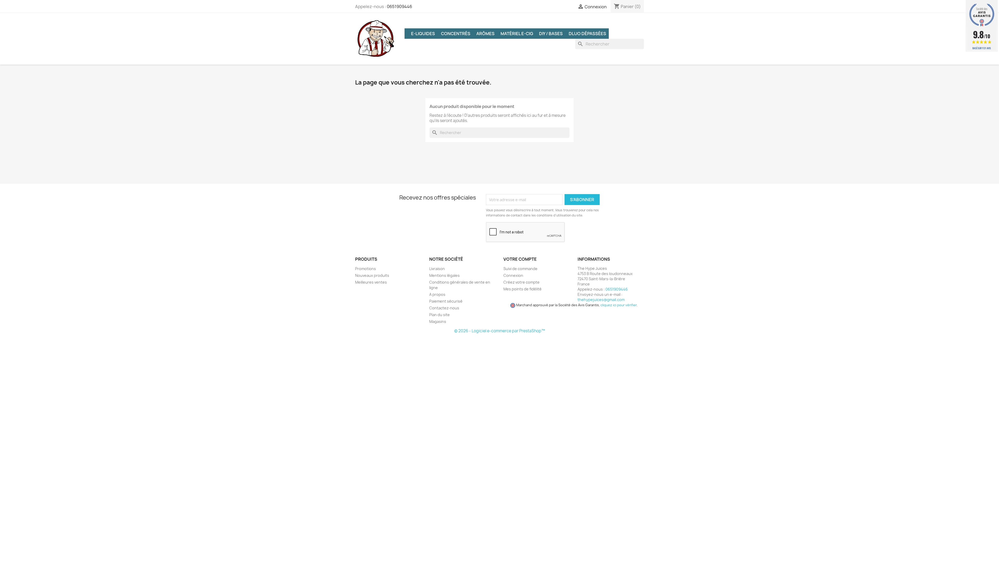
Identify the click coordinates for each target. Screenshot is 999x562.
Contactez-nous (444, 307)
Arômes (485, 33)
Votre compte (520, 259)
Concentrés (455, 33)
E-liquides (423, 33)
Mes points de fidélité (522, 288)
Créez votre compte (521, 282)
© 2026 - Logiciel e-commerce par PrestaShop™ (499, 331)
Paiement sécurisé (446, 301)
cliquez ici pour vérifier (618, 305)
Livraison (437, 268)
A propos (437, 294)
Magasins (437, 321)
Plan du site (439, 314)
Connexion (513, 275)
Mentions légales (444, 275)
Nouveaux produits (372, 275)
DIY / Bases (551, 33)
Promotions (365, 268)
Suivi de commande (520, 268)
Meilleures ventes (371, 282)
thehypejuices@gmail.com (601, 299)
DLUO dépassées (587, 33)
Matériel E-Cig (517, 33)
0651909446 (399, 6)
